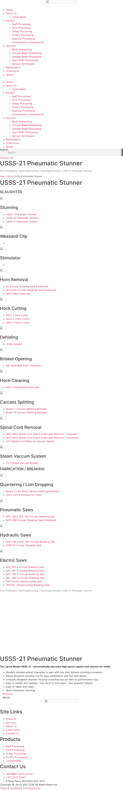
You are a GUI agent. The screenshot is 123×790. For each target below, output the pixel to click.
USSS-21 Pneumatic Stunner (22, 221)
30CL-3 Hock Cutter (17, 322)
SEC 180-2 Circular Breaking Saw (25, 566)
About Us (11, 13)
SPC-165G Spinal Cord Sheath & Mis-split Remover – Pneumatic (42, 437)
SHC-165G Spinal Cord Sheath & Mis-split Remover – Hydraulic (42, 434)
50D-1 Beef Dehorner (18, 293)
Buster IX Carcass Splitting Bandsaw (26, 412)
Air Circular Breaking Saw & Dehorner (27, 286)
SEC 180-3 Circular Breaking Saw (25, 570)
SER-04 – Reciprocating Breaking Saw (27, 584)
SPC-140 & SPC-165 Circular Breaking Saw (30, 516)
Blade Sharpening (22, 49)
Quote (9, 74)
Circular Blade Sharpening (26, 53)
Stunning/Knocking (29, 171)
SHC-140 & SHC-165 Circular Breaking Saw (30, 541)
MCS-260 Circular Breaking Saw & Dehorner (31, 290)
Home (9, 9)
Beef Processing (21, 24)
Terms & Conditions (11, 788)
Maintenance (13, 67)
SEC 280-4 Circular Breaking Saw (25, 577)
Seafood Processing (23, 38)
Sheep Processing (22, 31)
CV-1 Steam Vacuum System (22, 462)
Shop (10, 176)
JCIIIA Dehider (14, 344)
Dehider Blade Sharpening (26, 56)
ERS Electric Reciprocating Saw (24, 581)
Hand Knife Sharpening (25, 60)
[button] (61, 78)
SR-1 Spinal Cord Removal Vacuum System (30, 441)
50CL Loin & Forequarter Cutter (24, 494)
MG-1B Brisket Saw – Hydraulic (23, 365)
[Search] (122, 152)
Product (10, 20)
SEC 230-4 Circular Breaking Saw (25, 574)
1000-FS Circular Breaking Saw (23, 545)
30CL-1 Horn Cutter (17, 315)
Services (11, 45)
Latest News (19, 16)
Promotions (12, 71)
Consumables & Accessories (28, 42)
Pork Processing (21, 27)
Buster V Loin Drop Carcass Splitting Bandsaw (32, 491)
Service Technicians (23, 63)
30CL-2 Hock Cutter (17, 318)
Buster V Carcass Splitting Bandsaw (26, 408)
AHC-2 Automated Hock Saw (22, 387)
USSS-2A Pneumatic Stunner (22, 217)
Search (4, 150)
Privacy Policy (32, 788)
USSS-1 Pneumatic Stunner (21, 214)
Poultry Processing (22, 34)
